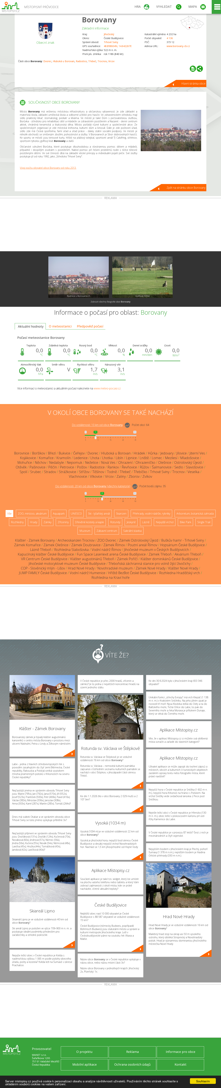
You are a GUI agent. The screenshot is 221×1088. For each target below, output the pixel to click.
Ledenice (81, 458)
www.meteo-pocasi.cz (107, 388)
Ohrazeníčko (145, 462)
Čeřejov (79, 453)
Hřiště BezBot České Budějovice (132, 573)
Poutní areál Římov (142, 545)
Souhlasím (203, 1081)
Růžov (144, 467)
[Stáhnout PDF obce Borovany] (193, 69)
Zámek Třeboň (160, 554)
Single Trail (203, 522)
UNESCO (76, 513)
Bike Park (185, 522)
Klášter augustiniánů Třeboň (92, 559)
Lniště (144, 458)
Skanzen (121, 513)
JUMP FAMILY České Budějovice (43, 573)
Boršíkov (38, 453)
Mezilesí (171, 458)
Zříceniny (63, 522)
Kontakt (180, 1064)
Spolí (23, 471)
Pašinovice (37, 467)
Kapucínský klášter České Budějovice (46, 554)
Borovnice (21, 453)
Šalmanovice (161, 467)
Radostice (81, 61)
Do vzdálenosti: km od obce (97, 425)
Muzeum (84, 531)
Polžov (82, 467)
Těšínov (98, 471)
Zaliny (121, 476)
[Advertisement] (110, 225)
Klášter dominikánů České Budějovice (169, 559)
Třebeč (92, 61)
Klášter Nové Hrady (183, 568)
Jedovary (167, 453)
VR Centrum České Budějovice (44, 559)
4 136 (170, 38)
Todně (112, 471)
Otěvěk (21, 467)
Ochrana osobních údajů (132, 1064)
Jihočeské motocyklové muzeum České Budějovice (67, 563)
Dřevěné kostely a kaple (89, 522)
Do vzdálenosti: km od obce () (92, 486)
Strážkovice (67, 471)
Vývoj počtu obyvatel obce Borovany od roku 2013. (48, 167)
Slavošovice (194, 467)
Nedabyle (56, 462)
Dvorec (47, 61)
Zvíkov (147, 476)
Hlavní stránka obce (193, 83)
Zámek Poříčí (127, 559)
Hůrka (152, 453)
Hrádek (139, 453)
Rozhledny (17, 522)
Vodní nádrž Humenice (87, 573)
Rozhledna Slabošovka (71, 549)
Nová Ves (108, 462)
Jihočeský (109, 34)
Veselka (193, 471)
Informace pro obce (180, 1052)
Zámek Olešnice (56, 545)
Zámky (47, 522)
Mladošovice (189, 458)
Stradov (50, 471)
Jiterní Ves (197, 453)
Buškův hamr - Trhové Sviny (182, 540)
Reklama (132, 1052)
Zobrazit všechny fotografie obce (110, 301)
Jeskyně (131, 522)
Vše (9, 513)
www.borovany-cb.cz (178, 46)
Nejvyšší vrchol (165, 522)
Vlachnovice (78, 476)
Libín (119, 458)
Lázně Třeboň (40, 549)
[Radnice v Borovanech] (78, 277)
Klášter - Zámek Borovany (35, 540)
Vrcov (111, 61)
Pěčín (52, 467)
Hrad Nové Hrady (81, 568)
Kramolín (63, 458)
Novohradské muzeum (115, 568)
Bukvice (64, 453)
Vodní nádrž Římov (106, 549)
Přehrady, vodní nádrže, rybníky (151, 513)
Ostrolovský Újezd (188, 462)
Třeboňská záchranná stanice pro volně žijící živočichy (149, 563)
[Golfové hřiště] (142, 277)
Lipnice (131, 458)
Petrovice (67, 467)
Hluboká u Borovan (63, 61)
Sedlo (178, 467)
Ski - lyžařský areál (99, 513)
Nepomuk (74, 462)
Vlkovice (96, 476)
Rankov (113, 467)
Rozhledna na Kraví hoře (110, 577)
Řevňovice (129, 467)
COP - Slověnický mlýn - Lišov (43, 568)
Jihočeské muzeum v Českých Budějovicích (156, 549)
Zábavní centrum (107, 531)
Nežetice (91, 462)
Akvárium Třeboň (188, 554)
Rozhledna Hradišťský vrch (179, 573)
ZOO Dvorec (106, 540)
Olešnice (164, 462)
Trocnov (102, 61)
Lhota (94, 458)
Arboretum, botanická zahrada (195, 513)
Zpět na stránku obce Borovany (186, 188)
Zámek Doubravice (85, 545)
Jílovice (181, 453)
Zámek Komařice (27, 545)
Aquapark (59, 513)
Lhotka (107, 458)
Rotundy (115, 522)
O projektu (84, 1052)
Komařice (46, 458)
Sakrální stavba (132, 531)
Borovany (99, 19)
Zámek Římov (114, 545)
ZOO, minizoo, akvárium (32, 513)
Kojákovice (28, 458)
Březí (52, 453)
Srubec (35, 471)
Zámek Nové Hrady (150, 568)
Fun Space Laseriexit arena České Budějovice (111, 554)
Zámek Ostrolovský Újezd (138, 540)
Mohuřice (24, 462)
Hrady (33, 522)
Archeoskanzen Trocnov (76, 540)
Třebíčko (140, 471)
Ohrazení (125, 462)
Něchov (40, 462)
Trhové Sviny (111, 42)
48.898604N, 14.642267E (118, 46)
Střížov (84, 471)
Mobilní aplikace (84, 1064)
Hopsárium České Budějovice (182, 545)
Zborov (134, 476)
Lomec (157, 458)
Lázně (146, 522)
